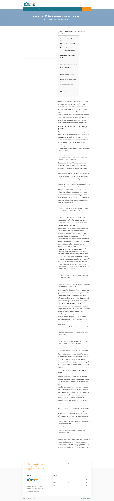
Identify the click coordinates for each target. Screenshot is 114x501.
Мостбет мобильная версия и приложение (68, 64)
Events (40, 9)
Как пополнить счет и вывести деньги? (68, 88)
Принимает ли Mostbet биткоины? (67, 74)
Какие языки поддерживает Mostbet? (67, 50)
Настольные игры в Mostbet (66, 67)
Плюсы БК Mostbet (64, 91)
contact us (86, 9)
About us (30, 9)
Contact (54, 485)
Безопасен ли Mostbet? (64, 77)
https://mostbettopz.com (63, 137)
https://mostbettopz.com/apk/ (79, 314)
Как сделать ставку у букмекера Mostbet (68, 94)
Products (36, 9)
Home (25, 9)
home (45, 19)
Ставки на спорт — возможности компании (68, 53)
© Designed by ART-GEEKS (86, 498)
